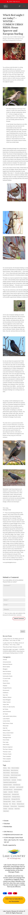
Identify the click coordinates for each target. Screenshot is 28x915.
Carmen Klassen (7, 674)
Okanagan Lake (6, 799)
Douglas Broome (7, 688)
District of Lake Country (15, 775)
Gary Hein (5, 695)
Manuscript (5, 725)
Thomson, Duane (7, 754)
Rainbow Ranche (20, 804)
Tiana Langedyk (7, 756)
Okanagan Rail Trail (15, 799)
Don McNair (5, 777)
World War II (6, 811)
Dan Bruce (5, 681)
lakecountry (7, 37)
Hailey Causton (7, 702)
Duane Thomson (6, 780)
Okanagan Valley (7, 801)
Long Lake (10, 792)
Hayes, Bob (6, 704)
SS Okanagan (6, 806)
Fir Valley (19, 780)
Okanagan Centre (7, 796)
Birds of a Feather (15, 768)
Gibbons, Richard (7, 697)
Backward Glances (7, 664)
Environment (6, 690)
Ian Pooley (5, 709)
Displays (5, 685)
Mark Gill (5, 728)
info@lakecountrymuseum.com (13, 834)
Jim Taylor (5, 714)
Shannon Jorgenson (8, 747)
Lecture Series (6, 721)
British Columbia (14, 772)
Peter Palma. (6, 744)
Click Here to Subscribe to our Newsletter (14, 900)
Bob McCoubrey (7, 671)
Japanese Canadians (7, 784)
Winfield (5, 808)
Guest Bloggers (7, 700)
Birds (9, 768)
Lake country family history (9, 716)
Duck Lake (14, 780)
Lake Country (12, 787)
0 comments (19, 40)
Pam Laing (5, 40)
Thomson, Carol (7, 751)
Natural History (11, 38)
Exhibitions (5, 692)
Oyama (13, 801)
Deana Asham (6, 683)
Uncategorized (11, 40)
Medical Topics (6, 730)
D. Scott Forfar (6, 678)
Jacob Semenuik (7, 711)
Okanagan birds (15, 794)
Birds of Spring (6, 770)
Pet (10, 804)
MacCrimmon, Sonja (8, 723)
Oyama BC (19, 801)
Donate (6, 821)
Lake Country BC (19, 787)
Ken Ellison (5, 787)
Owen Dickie (6, 740)
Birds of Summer (14, 770)
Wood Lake (11, 808)
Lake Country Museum (7, 789)
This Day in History (7, 749)
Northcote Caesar (7, 794)
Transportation (21, 806)
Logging (5, 792)
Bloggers (5, 669)
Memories (16, 792)
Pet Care (13, 804)
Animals (19, 37)
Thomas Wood (14, 806)
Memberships (8, 826)
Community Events (7, 676)
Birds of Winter (6, 772)
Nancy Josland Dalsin (8, 733)
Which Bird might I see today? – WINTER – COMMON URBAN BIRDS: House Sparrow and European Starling (14, 651)
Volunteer (7, 823)
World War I (17, 808)
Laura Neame (6, 718)
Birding (4, 768)
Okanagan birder (19, 38)
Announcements (7, 662)
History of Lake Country (9, 707)
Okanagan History (16, 796)
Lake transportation (18, 789)
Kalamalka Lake (16, 784)
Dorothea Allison (13, 777)
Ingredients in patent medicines (9, 782)
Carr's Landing (6, 775)
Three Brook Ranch (7, 647)
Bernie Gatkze (6, 666)
